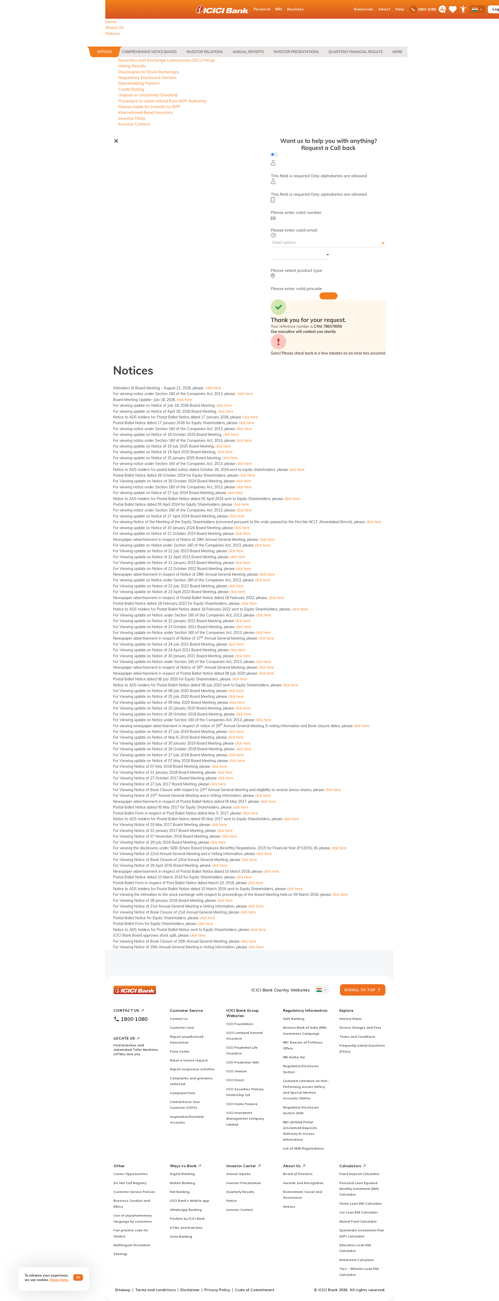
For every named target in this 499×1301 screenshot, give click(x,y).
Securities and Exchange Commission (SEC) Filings (166, 60)
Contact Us (179, 1019)
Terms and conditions (155, 1289)
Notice (231, 1201)
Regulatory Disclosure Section (147, 77)
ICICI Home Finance (242, 1104)
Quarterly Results (240, 1192)
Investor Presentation (243, 1183)
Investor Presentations (296, 52)
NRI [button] (278, 9)
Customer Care (182, 1027)
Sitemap (120, 1254)
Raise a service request (189, 1060)
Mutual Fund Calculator (358, 1221)
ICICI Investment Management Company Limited (245, 1118)
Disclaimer (190, 1289)
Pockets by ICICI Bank (187, 1218)
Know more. (59, 1280)
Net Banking (180, 1192)
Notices (104, 52)
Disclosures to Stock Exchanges (148, 71)
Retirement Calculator (357, 1260)
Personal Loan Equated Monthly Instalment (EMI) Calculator (359, 1189)
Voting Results (132, 65)
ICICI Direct (235, 1080)
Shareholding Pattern (139, 83)
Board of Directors (298, 1174)
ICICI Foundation (239, 1024)
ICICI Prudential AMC (242, 1062)
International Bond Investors (145, 112)
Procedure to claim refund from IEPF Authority (162, 100)
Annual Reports (248, 52)
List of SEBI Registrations (303, 1148)
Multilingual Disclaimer (132, 1245)
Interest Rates (350, 1019)
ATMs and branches (186, 1228)
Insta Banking (181, 1236)
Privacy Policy (217, 1289)
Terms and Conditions (357, 1037)
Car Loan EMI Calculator (358, 1212)
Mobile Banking (182, 1183)
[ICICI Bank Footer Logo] (135, 990)
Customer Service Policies (134, 1192)
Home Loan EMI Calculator (360, 1203)
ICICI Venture (236, 1071)
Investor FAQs (131, 118)
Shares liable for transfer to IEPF (149, 106)
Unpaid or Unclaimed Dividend (148, 94)
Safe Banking (294, 1019)
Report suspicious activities (192, 1069)
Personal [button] (262, 9)
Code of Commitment (255, 1289)
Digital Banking (182, 1174)
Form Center (180, 1051)
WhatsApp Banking (186, 1210)
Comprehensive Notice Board (149, 52)
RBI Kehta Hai (294, 1057)
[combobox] (300, 256)
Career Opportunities (131, 1174)
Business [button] (295, 9)
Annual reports (238, 1174)
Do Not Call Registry (130, 1183)
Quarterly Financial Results (356, 52)
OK (78, 1277)
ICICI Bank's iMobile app (189, 1201)
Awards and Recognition (303, 1183)
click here (213, 388)
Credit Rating (131, 89)
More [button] (397, 52)
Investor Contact (134, 124)
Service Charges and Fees (360, 1027)
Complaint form (182, 1093)
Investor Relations (205, 52)
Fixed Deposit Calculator (359, 1174)
